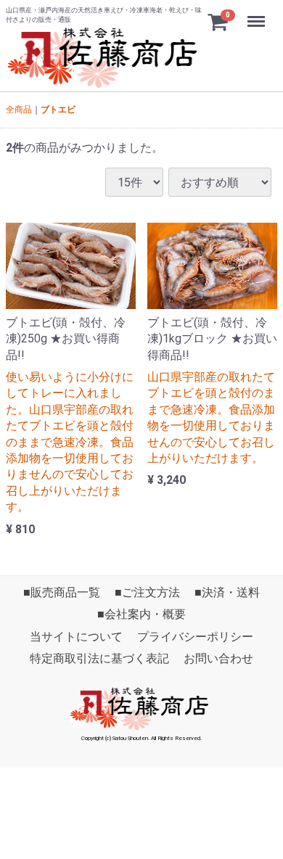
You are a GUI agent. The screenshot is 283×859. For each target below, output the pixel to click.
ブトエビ (58, 109)
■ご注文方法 (147, 592)
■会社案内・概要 (141, 615)
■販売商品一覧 (61, 592)
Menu (258, 13)
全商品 (19, 109)
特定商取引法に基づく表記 (99, 659)
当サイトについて (76, 637)
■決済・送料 (227, 592)
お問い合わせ (218, 659)
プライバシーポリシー (195, 637)
